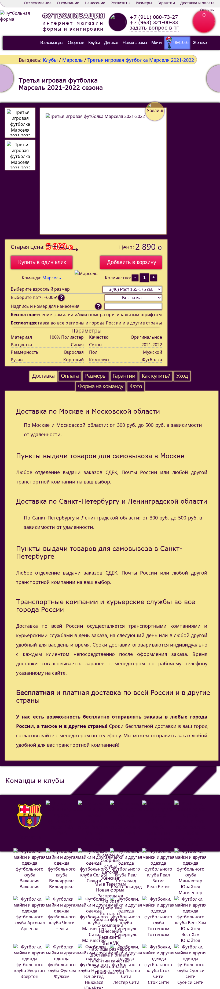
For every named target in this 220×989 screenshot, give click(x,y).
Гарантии (166, 2)
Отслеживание (38, 2)
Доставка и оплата (197, 2)
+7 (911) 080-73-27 (154, 17)
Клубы (94, 42)
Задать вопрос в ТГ (154, 28)
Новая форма (135, 42)
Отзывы (207, 9)
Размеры (144, 2)
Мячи (156, 42)
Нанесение (95, 2)
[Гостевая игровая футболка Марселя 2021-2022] (213, 78)
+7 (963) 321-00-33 (154, 22)
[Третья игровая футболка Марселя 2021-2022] (20, 123)
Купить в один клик (42, 262)
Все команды (51, 42)
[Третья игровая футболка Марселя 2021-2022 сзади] (20, 155)
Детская (111, 42)
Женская (200, 42)
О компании (68, 2)
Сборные (76, 42)
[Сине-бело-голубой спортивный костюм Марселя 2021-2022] (6, 78)
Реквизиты (120, 2)
